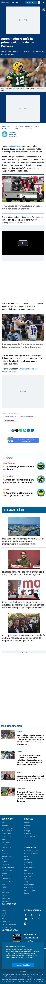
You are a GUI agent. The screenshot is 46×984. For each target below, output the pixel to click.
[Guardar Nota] (32, 430)
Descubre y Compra (31, 851)
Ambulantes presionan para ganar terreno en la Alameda (18, 481)
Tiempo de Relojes (9, 924)
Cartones (5, 862)
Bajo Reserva (9, 463)
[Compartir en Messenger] (24, 430)
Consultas (5, 901)
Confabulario (6, 876)
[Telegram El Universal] (25, 915)
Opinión (8, 458)
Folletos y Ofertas (31, 853)
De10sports (28, 873)
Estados (5, 853)
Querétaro (28, 833)
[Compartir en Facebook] (13, 430)
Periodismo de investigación (7, 832)
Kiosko (6, 489)
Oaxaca (27, 825)
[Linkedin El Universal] (25, 924)
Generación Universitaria (29, 866)
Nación (4, 822)
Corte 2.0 (5, 825)
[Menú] (43, 2)
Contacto (23, 971)
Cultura (4, 873)
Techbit (4, 887)
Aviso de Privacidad (26, 957)
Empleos (27, 859)
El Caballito (8, 476)
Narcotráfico (6, 856)
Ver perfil (13, 136)
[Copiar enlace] (28, 430)
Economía (5, 864)
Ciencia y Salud (8, 881)
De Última (5, 916)
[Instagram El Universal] (33, 919)
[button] (31, 2)
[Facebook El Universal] (32, 915)
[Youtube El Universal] (25, 919)
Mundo (4, 845)
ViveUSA (27, 879)
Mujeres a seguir (8, 828)
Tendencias (6, 878)
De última (5, 893)
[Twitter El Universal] (39, 915)
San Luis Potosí (30, 836)
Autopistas (6, 898)
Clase (4, 907)
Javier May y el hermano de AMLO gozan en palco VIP (18, 494)
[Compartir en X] (17, 430)
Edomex (27, 822)
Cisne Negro (6, 927)
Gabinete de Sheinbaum (6, 840)
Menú (4, 890)
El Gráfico (28, 870)
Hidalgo (27, 831)
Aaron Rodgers (10, 416)
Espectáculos (7, 870)
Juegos (27, 882)
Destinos (5, 895)
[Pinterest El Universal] (39, 919)
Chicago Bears (10, 420)
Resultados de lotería (29, 891)
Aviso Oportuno (30, 856)
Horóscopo (28, 887)
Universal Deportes (6, 127)
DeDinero (27, 876)
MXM (3, 884)
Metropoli (5, 850)
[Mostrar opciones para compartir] (43, 9)
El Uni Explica (7, 836)
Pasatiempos (29, 884)
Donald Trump (7, 847)
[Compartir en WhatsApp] (20, 430)
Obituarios (28, 862)
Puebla (27, 828)
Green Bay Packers (27, 416)
